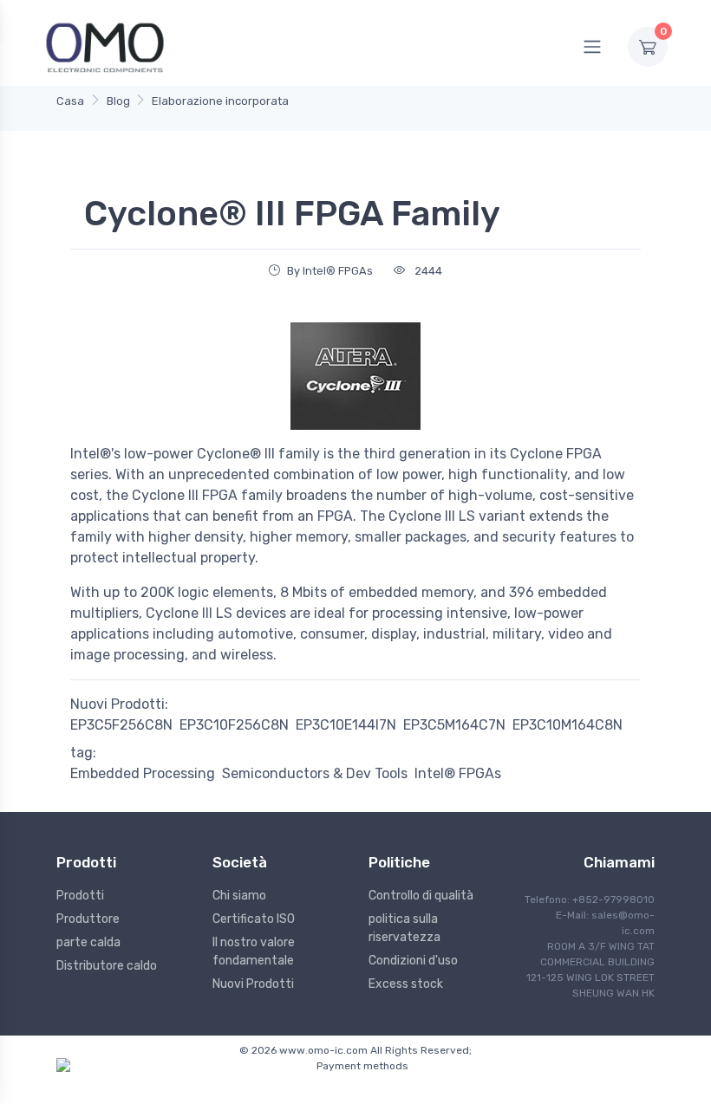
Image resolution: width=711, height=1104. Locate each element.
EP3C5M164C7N (454, 725)
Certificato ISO (253, 919)
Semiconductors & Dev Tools (315, 773)
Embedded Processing (142, 773)
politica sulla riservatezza (404, 928)
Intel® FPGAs (457, 773)
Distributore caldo (106, 965)
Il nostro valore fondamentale (253, 951)
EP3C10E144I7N (346, 725)
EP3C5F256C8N (121, 725)
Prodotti (80, 895)
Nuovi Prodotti (253, 984)
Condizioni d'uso (413, 960)
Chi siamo (239, 895)
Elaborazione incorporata (220, 100)
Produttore (88, 919)
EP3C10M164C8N (567, 725)
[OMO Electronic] (104, 46)
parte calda (88, 942)
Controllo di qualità (421, 895)
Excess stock (406, 984)
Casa (70, 100)
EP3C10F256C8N (234, 725)
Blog (118, 100)
